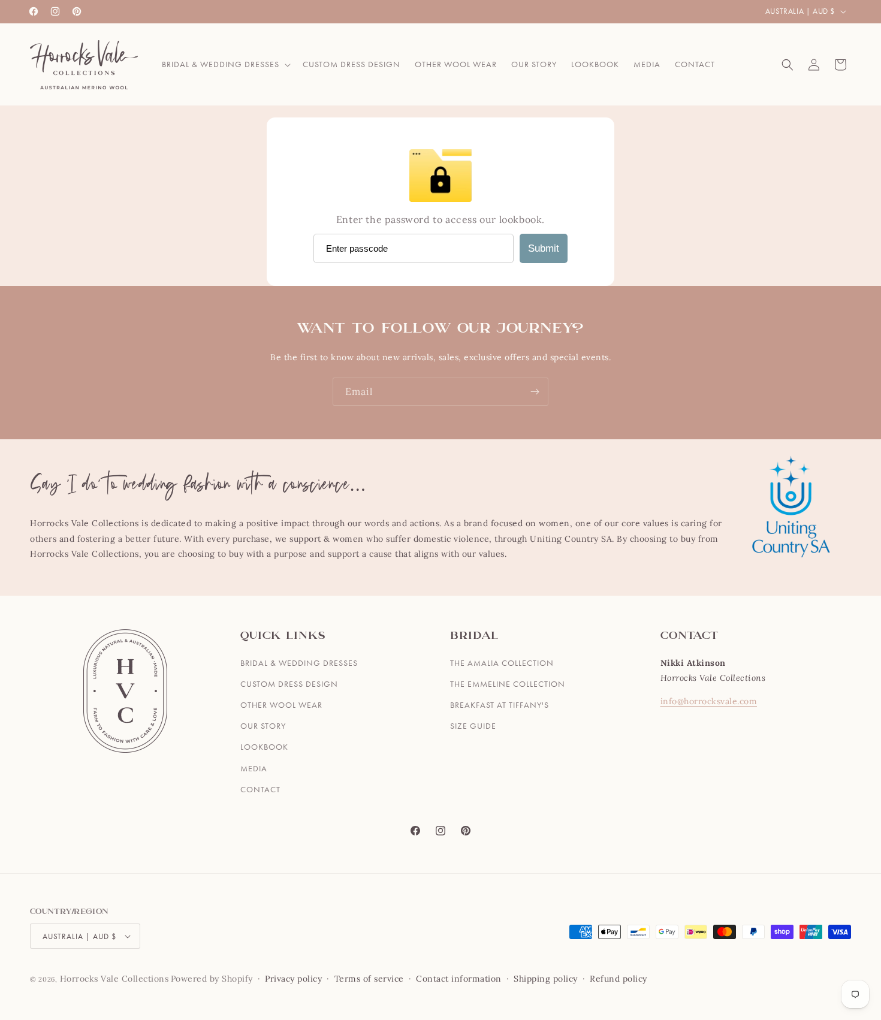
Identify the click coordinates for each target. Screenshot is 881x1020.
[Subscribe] (534, 392)
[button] (225, 64)
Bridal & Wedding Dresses (299, 662)
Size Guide (473, 725)
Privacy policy (293, 978)
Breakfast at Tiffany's (499, 704)
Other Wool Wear (281, 704)
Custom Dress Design (289, 683)
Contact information (459, 978)
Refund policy (618, 978)
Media (253, 768)
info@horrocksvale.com (709, 701)
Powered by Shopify (212, 978)
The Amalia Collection (502, 662)
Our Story (263, 725)
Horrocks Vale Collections (114, 978)
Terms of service (369, 978)
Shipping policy (546, 978)
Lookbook (264, 746)
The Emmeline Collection (507, 683)
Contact (260, 789)
